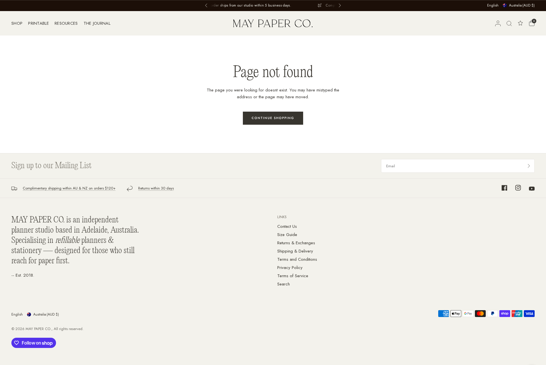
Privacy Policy (290, 267)
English (493, 5)
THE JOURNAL (97, 23)
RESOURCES (66, 23)
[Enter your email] (529, 166)
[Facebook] (501, 188)
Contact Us (287, 226)
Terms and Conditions (297, 259)
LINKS (282, 217)
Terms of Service (292, 276)
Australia (522, 5)
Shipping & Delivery (295, 251)
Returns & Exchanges (296, 243)
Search (283, 284)
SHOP (16, 23)
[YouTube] (528, 188)
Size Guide (287, 234)
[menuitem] (18, 23)
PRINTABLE (38, 23)
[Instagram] (514, 188)
